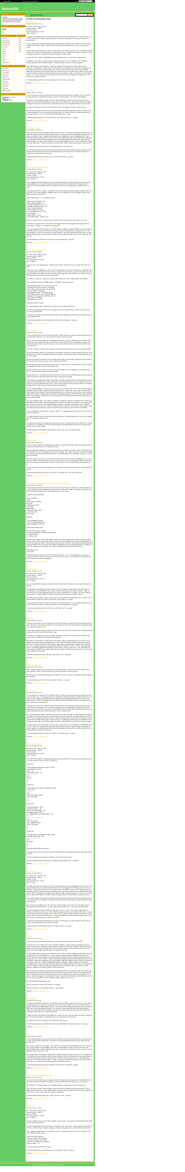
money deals (31, 999)
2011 (20, 40)
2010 (20, 42)
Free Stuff (5, 46)
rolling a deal (31, 440)
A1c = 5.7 (30, 1034)
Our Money (5, 81)
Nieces (4, 51)
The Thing (30, 1106)
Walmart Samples (7, 90)
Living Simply (6, 75)
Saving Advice (59, 1164)
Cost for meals (6, 40)
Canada (4, 38)
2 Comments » (45, 323)
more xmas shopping (34, 250)
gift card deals (31, 22)
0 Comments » (45, 1098)
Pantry (4, 53)
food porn (30, 91)
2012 (20, 38)
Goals (4, 49)
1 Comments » (45, 83)
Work (4, 60)
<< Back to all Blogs (6, 1)
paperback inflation (33, 665)
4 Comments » (45, 242)
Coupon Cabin (6, 70)
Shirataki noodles (33, 128)
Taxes (4, 58)
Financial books (6, 44)
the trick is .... (31, 691)
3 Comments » (45, 433)
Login (23, 1)
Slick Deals (5, 88)
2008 (20, 44)
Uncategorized (6, 62)
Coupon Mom (6, 72)
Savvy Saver (6, 86)
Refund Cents (6, 83)
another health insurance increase (39, 1075)
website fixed (31, 569)
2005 (20, 51)
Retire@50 (45, 1164)
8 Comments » (45, 475)
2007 (20, 46)
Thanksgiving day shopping (37, 167)
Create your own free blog (32, 1)
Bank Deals (5, 68)
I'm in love (30, 871)
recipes (4, 55)
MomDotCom (6, 77)
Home (27, 14)
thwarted (29, 619)
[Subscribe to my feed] (4, 29)
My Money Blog (6, 79)
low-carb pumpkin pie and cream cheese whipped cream (47, 483)
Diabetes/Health (6, 42)
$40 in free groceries (34, 744)
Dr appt (29, 937)
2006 (20, 49)
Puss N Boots (31, 331)
